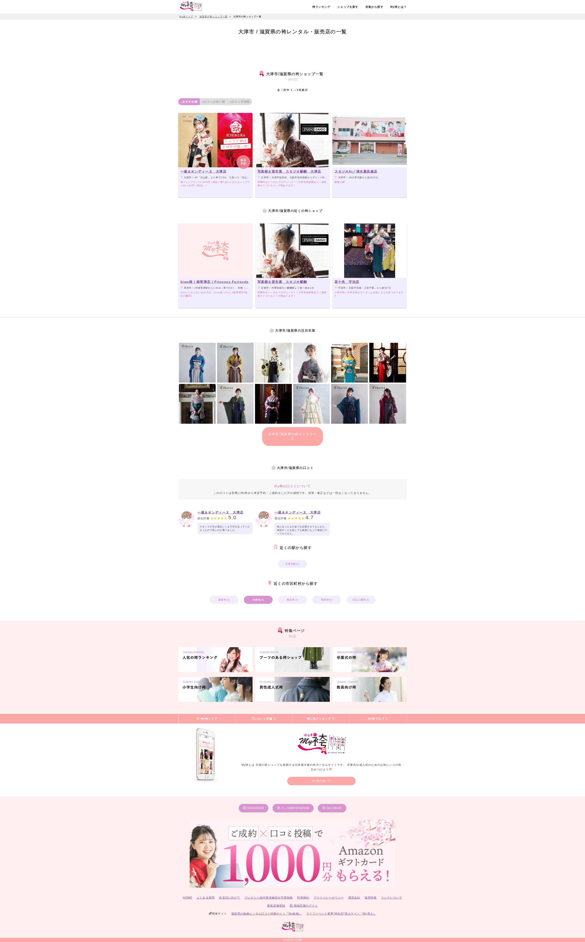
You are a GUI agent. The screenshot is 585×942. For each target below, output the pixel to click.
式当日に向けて (229, 897)
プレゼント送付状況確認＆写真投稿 (269, 897)
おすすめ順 (190, 101)
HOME (187, 897)
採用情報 (371, 897)
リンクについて (391, 897)
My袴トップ (208, 718)
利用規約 (303, 897)
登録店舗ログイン (305, 905)
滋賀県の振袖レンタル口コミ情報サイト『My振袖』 (266, 913)
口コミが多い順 (214, 101)
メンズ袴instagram (294, 808)
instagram (255, 808)
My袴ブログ (376, 718)
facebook (333, 808)
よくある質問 (206, 897)
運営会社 (354, 897)
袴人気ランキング (319, 718)
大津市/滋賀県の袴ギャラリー (292, 434)
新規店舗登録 (276, 905)
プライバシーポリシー (329, 897)
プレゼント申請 (262, 718)
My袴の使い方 (321, 780)
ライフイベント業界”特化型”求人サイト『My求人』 (341, 913)
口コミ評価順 (241, 101)
